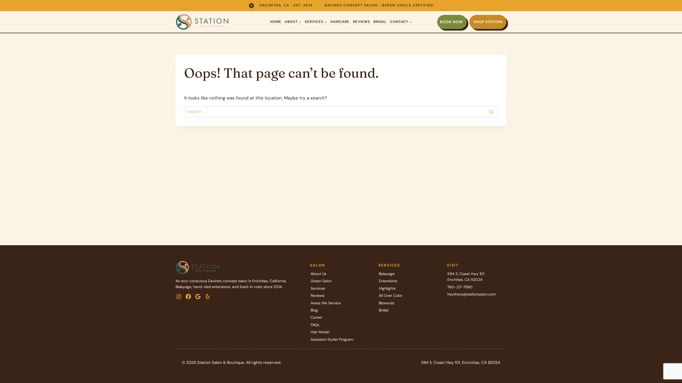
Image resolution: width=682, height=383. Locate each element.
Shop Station (487, 21)
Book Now (451, 21)
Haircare (340, 21)
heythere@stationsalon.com (471, 294)
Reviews (361, 21)
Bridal (380, 21)
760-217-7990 (460, 287)
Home (275, 21)
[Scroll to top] (668, 361)
